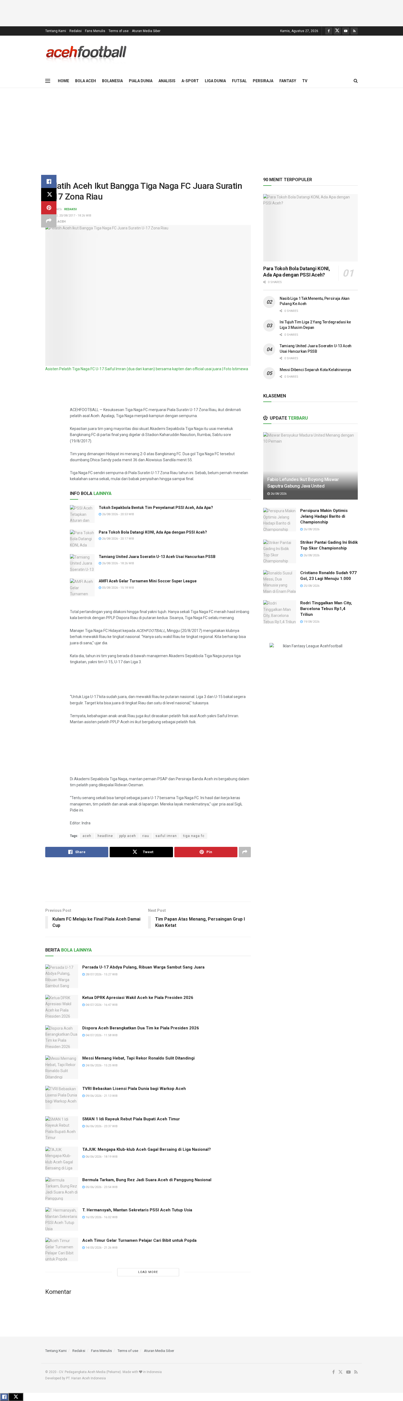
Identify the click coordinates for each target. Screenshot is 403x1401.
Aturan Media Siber (146, 31)
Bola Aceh (57, 221)
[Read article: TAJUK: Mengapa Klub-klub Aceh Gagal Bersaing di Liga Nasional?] (61, 1158)
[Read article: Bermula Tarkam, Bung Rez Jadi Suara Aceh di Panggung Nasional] (61, 1189)
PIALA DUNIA (140, 81)
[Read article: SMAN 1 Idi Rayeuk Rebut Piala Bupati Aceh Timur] (61, 1128)
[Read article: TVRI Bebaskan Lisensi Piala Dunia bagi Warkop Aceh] (61, 1097)
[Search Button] (356, 81)
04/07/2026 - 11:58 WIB (101, 1035)
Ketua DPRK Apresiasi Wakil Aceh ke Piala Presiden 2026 (137, 997)
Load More (148, 1272)
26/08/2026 (278, 494)
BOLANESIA (112, 81)
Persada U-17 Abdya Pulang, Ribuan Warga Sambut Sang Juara (143, 967)
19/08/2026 (311, 621)
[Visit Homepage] (86, 54)
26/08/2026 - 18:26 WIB (117, 563)
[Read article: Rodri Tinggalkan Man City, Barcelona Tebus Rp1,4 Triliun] (279, 612)
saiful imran (166, 836)
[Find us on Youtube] (345, 31)
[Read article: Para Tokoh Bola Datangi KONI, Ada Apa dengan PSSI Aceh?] (82, 538)
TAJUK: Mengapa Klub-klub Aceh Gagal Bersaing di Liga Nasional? (146, 1149)
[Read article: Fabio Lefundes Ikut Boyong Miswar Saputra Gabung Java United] (310, 466)
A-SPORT (190, 81)
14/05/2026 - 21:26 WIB (101, 1247)
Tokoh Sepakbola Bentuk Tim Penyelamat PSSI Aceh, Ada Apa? (156, 507)
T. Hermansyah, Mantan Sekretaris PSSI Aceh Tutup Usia (137, 1210)
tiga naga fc (194, 836)
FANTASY (287, 81)
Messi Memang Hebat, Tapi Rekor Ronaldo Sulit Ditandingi (138, 1058)
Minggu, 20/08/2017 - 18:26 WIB (68, 215)
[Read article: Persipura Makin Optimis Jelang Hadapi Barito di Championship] (279, 519)
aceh (87, 836)
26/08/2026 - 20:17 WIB (117, 538)
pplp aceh (127, 836)
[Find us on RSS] (354, 31)
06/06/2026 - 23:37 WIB (101, 1126)
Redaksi (75, 31)
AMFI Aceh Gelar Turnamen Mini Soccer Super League (148, 581)
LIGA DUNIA (215, 81)
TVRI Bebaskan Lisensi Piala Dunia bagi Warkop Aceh (134, 1088)
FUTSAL (239, 81)
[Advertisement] (201, 12)
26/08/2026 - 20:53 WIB (117, 514)
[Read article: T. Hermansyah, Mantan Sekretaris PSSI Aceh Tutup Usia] (61, 1219)
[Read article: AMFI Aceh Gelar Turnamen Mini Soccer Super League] (82, 587)
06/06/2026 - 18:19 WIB (101, 1156)
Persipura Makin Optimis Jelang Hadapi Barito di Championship (324, 516)
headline (105, 836)
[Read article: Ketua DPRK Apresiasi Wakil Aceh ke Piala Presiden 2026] (61, 1006)
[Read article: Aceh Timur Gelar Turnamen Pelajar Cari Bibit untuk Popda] (61, 1249)
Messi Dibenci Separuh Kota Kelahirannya (315, 370)
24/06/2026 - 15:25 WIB (101, 1065)
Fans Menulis (95, 31)
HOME (63, 81)
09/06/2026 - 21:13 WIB (101, 1096)
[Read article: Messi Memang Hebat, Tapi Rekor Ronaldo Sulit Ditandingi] (61, 1067)
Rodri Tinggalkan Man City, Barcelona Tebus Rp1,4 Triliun (326, 608)
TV (304, 81)
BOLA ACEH (85, 81)
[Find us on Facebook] (328, 31)
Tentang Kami (55, 31)
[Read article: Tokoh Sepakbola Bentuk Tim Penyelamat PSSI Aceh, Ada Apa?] (82, 514)
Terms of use (119, 31)
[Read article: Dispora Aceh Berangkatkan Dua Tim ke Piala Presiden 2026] (61, 1037)
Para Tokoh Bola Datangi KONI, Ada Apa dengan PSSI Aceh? (153, 532)
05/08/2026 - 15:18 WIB (117, 588)
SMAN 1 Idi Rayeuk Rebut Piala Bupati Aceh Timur (131, 1119)
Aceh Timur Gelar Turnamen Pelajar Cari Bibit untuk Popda (139, 1240)
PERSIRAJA (263, 81)
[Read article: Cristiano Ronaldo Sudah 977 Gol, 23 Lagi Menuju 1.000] (279, 582)
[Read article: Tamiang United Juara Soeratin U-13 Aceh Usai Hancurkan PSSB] (82, 563)
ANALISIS (166, 81)
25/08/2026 (311, 586)
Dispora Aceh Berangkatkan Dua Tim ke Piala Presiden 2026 (140, 1028)
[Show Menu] (47, 81)
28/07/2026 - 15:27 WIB (101, 974)
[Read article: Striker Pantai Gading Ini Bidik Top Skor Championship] (279, 551)
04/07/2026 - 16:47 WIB (101, 1005)
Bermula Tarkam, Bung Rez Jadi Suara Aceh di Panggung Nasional (146, 1179)
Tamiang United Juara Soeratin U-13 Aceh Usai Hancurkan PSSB (157, 556)
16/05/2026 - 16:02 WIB (101, 1217)
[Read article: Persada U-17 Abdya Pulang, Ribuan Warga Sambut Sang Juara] (61, 976)
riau (145, 836)
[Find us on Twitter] (337, 31)
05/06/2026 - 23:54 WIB (101, 1187)
